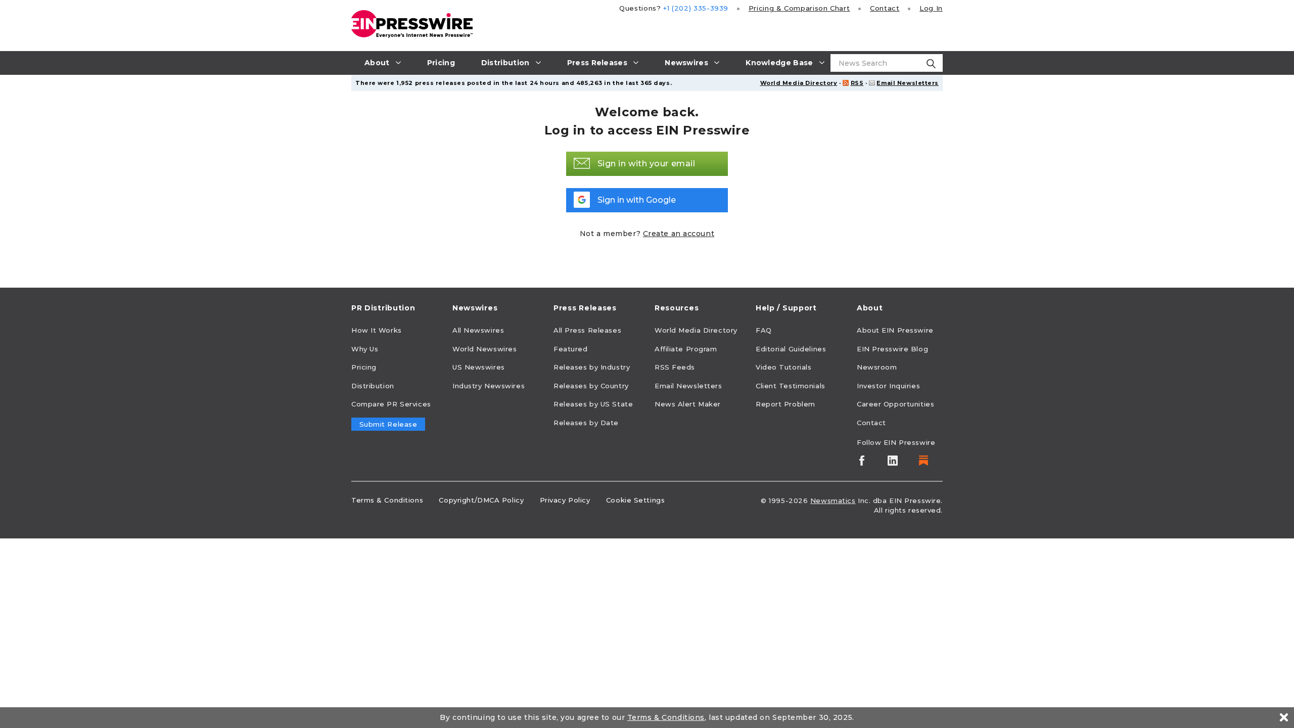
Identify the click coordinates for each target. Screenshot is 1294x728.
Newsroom (877, 367)
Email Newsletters (907, 82)
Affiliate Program (686, 349)
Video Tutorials (783, 367)
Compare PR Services (391, 404)
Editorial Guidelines (791, 349)
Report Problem (785, 404)
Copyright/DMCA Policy (481, 500)
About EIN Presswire (895, 330)
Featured (570, 349)
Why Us (364, 349)
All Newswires (478, 330)
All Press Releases (587, 330)
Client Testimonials (790, 386)
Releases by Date (586, 423)
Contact (884, 8)
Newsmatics (833, 500)
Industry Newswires (488, 386)
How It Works (376, 330)
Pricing (799, 8)
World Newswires (484, 349)
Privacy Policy (565, 500)
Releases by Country (591, 386)
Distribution (372, 386)
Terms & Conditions (387, 500)
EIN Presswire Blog (892, 349)
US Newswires (478, 367)
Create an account (679, 233)
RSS (857, 82)
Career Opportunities (895, 404)
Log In (931, 8)
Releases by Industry (591, 367)
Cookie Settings (635, 500)
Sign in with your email (646, 163)
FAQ (764, 330)
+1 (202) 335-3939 (695, 8)
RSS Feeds (675, 367)
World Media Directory (799, 82)
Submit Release (388, 424)
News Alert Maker (688, 404)
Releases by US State (593, 404)
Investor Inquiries (888, 386)
